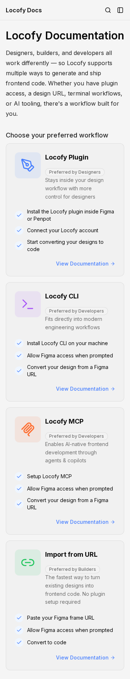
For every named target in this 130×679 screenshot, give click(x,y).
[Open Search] (108, 10)
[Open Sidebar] (120, 10)
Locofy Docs (24, 10)
